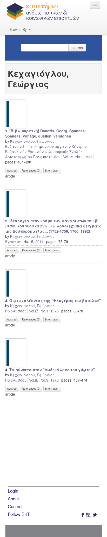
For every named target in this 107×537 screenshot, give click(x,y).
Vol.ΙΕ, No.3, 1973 (44, 380)
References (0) (31, 170)
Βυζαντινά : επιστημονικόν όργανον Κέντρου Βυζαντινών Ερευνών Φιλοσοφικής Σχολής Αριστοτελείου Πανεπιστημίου (46, 151)
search (77, 47)
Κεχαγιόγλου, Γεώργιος (32, 141)
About (13, 498)
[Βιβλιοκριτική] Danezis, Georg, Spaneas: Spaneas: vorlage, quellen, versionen (45, 133)
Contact (15, 506)
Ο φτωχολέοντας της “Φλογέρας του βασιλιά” (55, 300)
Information (52, 170)
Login (13, 491)
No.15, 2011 (33, 241)
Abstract (12, 170)
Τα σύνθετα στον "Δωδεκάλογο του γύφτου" (52, 369)
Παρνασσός (15, 310)
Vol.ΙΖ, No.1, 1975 (44, 310)
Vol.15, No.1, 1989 (78, 156)
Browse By (18, 29)
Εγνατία (13, 241)
